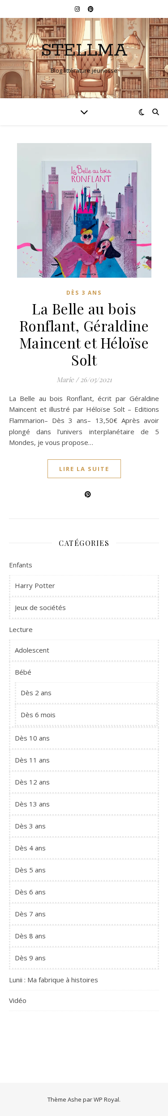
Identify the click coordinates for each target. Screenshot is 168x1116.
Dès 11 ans (32, 759)
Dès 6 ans (30, 891)
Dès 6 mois (38, 714)
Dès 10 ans (32, 737)
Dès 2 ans (36, 692)
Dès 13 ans (32, 803)
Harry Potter (35, 585)
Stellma (84, 50)
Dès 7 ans (30, 913)
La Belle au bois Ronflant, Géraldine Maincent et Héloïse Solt (84, 334)
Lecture (21, 629)
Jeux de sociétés (40, 607)
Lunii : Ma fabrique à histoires (53, 979)
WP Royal (106, 1099)
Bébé (23, 671)
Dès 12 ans (32, 781)
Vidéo (17, 1000)
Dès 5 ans (30, 869)
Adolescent (32, 649)
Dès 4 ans (30, 847)
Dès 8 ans (30, 935)
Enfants (20, 564)
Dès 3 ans (84, 292)
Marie (65, 379)
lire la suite (84, 469)
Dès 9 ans (30, 957)
